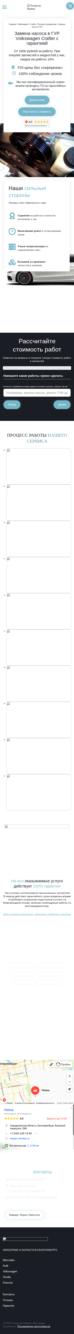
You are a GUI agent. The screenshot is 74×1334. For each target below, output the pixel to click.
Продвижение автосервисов (33, 1326)
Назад (12, 404)
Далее (62, 404)
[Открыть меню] (4, 7)
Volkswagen (23, 24)
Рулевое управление (47, 24)
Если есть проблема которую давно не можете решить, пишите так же (35, 386)
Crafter (33, 24)
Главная (12, 24)
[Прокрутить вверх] (65, 1325)
